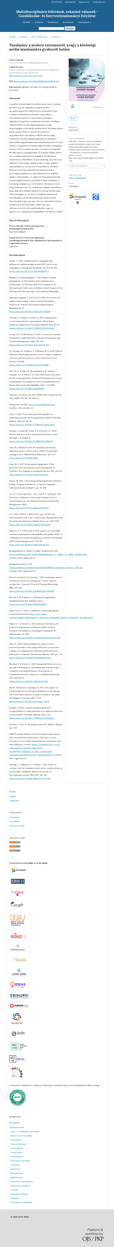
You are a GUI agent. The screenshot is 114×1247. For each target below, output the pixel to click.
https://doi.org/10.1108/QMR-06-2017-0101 (30, 778)
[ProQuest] (18, 896)
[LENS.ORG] (19, 976)
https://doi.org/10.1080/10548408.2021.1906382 (31, 591)
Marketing (15, 1169)
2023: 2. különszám (39, 37)
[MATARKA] (17, 1080)
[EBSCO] (18, 885)
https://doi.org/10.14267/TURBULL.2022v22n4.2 (32, 328)
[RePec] (18, 988)
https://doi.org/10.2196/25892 (23, 458)
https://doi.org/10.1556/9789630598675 (28, 604)
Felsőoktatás (16, 1140)
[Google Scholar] (18, 908)
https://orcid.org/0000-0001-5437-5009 (25, 76)
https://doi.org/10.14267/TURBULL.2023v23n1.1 (31, 718)
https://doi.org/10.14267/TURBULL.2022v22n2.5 (32, 424)
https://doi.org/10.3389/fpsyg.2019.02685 (29, 365)
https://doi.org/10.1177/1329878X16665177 (29, 271)
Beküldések (53, 22)
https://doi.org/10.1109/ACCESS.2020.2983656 (31, 441)
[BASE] (19, 963)
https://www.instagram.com (42, 404)
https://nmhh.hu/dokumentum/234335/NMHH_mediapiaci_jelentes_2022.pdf (45, 567)
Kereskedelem (17, 1152)
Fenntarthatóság (18, 1144)
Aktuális (26, 22)
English (12, 796)
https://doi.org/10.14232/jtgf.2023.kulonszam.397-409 (34, 637)
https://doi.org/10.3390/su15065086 (26, 388)
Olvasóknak (14, 817)
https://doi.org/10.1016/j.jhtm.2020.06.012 (29, 345)
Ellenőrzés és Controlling (21, 1136)
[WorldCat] (16, 1025)
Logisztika (15, 1165)
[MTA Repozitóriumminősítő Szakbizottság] (17, 1105)
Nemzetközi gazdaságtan (22, 1181)
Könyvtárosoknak (16, 826)
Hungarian (14, 800)
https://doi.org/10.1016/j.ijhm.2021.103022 (29, 508)
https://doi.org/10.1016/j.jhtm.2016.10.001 (29, 544)
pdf (74, 118)
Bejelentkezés (99, 2)
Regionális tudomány (20, 1194)
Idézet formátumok (79, 166)
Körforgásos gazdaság (20, 1161)
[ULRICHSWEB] (19, 1008)
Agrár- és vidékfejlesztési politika (25, 1131)
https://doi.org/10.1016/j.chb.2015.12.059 (28, 681)
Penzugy (14, 1190)
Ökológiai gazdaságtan (20, 1186)
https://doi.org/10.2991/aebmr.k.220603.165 (29, 524)
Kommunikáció (17, 1156)
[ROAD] (19, 940)
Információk (84, 22)
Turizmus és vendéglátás (21, 1202)
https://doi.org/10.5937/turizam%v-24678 (29, 701)
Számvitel (15, 1198)
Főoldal (12, 37)
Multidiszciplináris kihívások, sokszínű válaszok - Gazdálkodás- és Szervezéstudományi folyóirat (57, 14)
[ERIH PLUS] (19, 999)
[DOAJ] (17, 928)
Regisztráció (84, 2)
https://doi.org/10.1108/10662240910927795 (30, 658)
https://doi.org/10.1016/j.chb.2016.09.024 (28, 474)
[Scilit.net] (19, 1037)
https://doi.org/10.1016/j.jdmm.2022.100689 (29, 311)
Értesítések (68, 22)
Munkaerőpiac (17, 1177)
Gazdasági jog (17, 1148)
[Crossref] (20, 873)
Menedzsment (17, 1173)
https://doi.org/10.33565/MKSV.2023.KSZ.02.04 (36, 81)
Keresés (70, 28)
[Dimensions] (18, 952)
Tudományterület (16, 1127)
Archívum (38, 22)
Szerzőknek (14, 821)
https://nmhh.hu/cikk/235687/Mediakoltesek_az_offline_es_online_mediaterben (48, 554)
